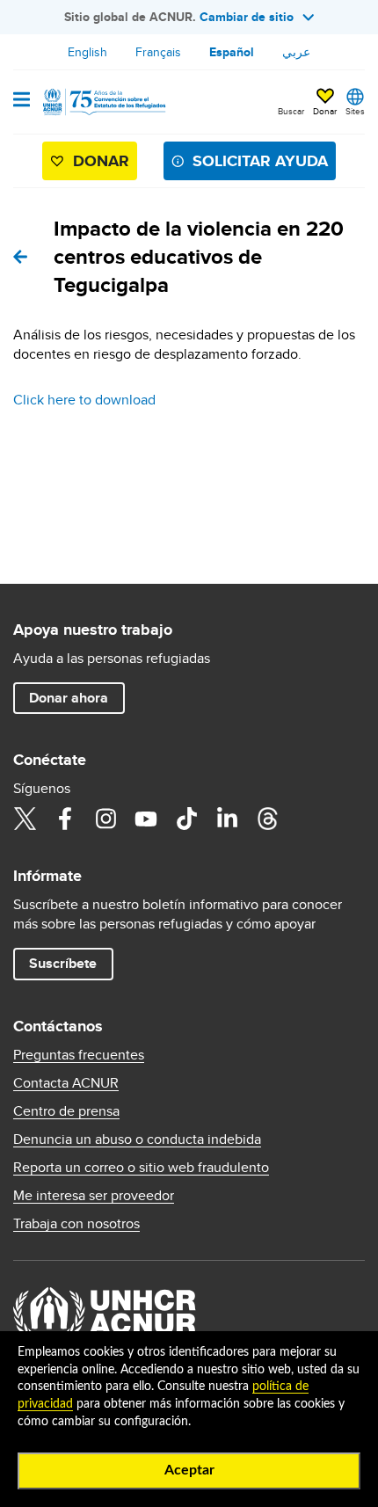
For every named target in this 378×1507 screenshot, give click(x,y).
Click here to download (84, 399)
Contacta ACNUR (66, 1083)
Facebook (65, 818)
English (87, 52)
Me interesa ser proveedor (93, 1195)
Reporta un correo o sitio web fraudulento (141, 1167)
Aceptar (189, 1470)
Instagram (105, 818)
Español (231, 52)
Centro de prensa (66, 1111)
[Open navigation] (21, 101)
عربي (296, 52)
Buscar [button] (291, 111)
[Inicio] (103, 102)
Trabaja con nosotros (76, 1224)
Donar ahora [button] (68, 698)
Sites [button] (355, 111)
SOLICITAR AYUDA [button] (260, 160)
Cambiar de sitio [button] (247, 16)
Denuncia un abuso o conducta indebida (137, 1139)
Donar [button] (325, 111)
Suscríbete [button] (63, 963)
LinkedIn (226, 818)
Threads (267, 818)
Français (158, 52)
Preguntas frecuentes (78, 1055)
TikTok (186, 818)
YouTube (145, 818)
